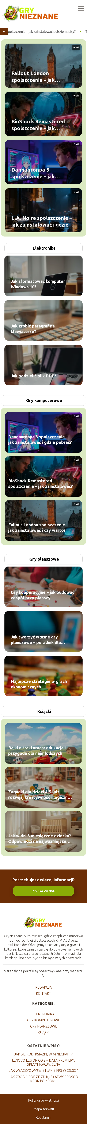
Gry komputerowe (44, 400)
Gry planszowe (44, 559)
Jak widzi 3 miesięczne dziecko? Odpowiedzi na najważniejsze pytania (39, 838)
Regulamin (43, 1117)
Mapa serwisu (43, 1109)
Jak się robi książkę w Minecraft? (43, 1054)
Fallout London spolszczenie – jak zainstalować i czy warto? (42, 76)
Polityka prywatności (43, 1100)
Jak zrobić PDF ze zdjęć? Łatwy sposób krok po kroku (43, 1079)
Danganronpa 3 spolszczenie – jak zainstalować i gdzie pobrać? (35, 173)
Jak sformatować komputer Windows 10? (38, 284)
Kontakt (43, 993)
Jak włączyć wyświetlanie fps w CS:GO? (43, 1070)
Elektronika (44, 248)
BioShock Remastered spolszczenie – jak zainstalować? (38, 125)
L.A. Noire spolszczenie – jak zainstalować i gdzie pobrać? (41, 221)
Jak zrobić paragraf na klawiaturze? (33, 328)
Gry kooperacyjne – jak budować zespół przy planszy (42, 595)
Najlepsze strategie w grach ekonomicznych (39, 684)
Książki (44, 711)
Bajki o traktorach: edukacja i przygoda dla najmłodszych (37, 750)
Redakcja (43, 987)
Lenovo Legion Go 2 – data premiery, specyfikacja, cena (43, 1062)
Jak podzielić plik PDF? (33, 375)
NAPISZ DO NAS (44, 890)
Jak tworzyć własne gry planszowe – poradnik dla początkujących (36, 639)
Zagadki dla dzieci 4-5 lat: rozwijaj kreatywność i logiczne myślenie (39, 794)
